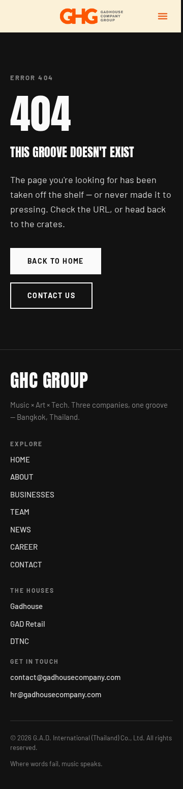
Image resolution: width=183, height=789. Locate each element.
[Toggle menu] (162, 16)
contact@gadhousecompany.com (65, 677)
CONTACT (26, 564)
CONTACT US (51, 295)
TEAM (19, 511)
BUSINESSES (32, 494)
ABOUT (22, 476)
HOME (20, 459)
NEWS (20, 529)
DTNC (19, 640)
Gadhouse (26, 606)
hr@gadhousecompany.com (55, 694)
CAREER (24, 546)
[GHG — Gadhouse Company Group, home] (91, 16)
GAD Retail (27, 623)
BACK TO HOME (55, 261)
